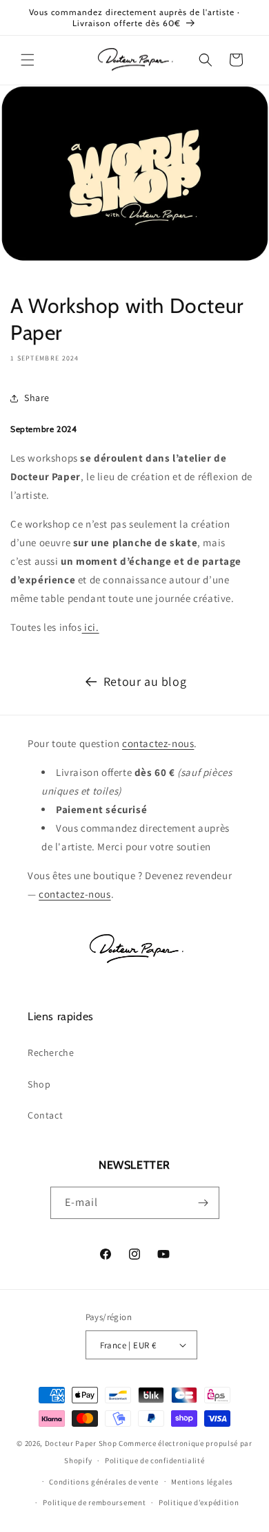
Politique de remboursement (94, 1502)
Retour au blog (144, 681)
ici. (90, 627)
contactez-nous (158, 743)
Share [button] (37, 397)
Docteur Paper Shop (81, 1443)
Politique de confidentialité (155, 1460)
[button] (27, 60)
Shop (39, 1084)
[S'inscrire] (203, 1203)
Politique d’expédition (199, 1502)
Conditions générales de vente (103, 1482)
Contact (45, 1115)
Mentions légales (201, 1482)
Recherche (51, 1052)
